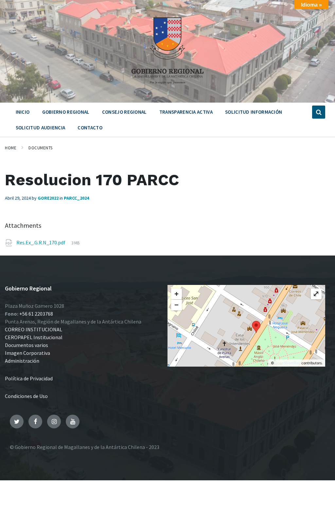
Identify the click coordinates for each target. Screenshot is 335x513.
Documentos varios (26, 345)
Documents (40, 148)
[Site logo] (167, 86)
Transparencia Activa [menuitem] (186, 112)
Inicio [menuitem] (23, 112)
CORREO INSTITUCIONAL (33, 329)
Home (10, 148)
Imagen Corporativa (27, 353)
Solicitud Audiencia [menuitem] (40, 127)
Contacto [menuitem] (90, 127)
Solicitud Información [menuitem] (253, 112)
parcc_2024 (76, 198)
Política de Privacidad (29, 378)
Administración (22, 360)
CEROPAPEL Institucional (33, 337)
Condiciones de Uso (26, 396)
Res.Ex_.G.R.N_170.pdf (41, 242)
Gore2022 (48, 198)
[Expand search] (318, 112)
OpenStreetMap (287, 362)
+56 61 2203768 (36, 313)
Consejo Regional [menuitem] (124, 112)
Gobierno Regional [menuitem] (66, 112)
